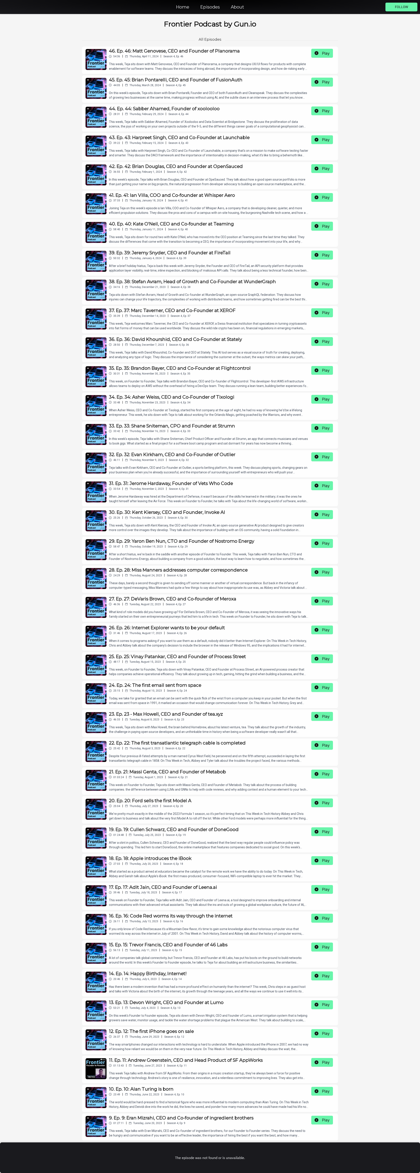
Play (326, 53)
